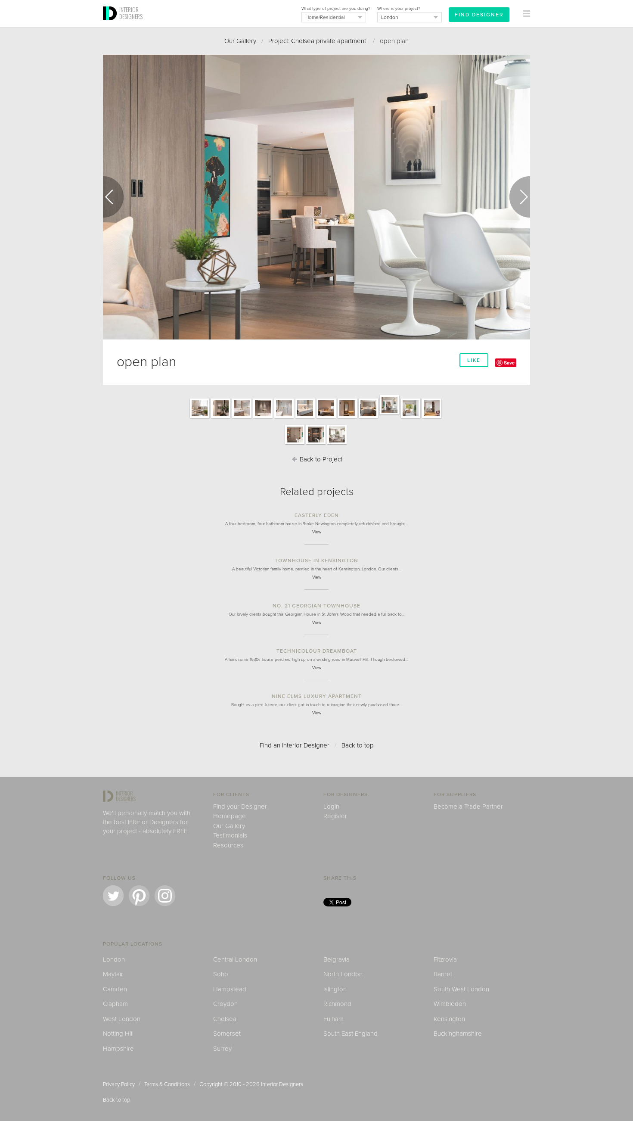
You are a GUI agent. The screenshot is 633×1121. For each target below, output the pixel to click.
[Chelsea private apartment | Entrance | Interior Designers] (220, 417)
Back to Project (320, 459)
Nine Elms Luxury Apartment (317, 696)
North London (343, 974)
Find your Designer (240, 806)
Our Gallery (240, 41)
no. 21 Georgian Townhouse (316, 606)
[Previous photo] (113, 197)
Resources (228, 845)
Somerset (227, 1033)
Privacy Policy (119, 1084)
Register (335, 816)
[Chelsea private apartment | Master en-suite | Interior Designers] (241, 417)
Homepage (229, 816)
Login (331, 806)
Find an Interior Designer (294, 745)
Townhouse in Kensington (316, 560)
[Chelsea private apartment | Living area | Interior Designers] (199, 417)
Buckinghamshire (458, 1033)
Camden (115, 989)
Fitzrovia (445, 959)
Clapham (115, 1004)
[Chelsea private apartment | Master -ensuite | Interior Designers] (305, 417)
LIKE (474, 360)
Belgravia (336, 959)
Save (509, 362)
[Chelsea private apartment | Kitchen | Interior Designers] (368, 417)
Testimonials (230, 835)
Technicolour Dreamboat (316, 651)
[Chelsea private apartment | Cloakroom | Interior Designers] (347, 417)
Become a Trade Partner (468, 806)
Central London (235, 959)
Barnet (443, 974)
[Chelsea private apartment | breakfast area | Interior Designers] (410, 417)
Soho (220, 974)
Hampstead (229, 989)
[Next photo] (519, 197)
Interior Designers (282, 1084)
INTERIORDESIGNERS (131, 13)
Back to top (357, 745)
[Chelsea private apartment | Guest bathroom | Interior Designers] (263, 417)
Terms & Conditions (167, 1084)
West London (121, 1019)
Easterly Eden (317, 515)
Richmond (337, 1004)
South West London (461, 989)
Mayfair (113, 974)
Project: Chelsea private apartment (318, 41)
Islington (335, 989)
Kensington (449, 1019)
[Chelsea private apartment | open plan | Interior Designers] (389, 414)
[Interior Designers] (111, 24)
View (316, 532)
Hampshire (118, 1048)
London (114, 959)
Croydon (225, 1004)
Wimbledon (450, 1004)
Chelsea (224, 1019)
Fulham (333, 1019)
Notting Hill (118, 1033)
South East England (350, 1033)
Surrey (222, 1048)
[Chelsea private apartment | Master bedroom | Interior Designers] (326, 417)
